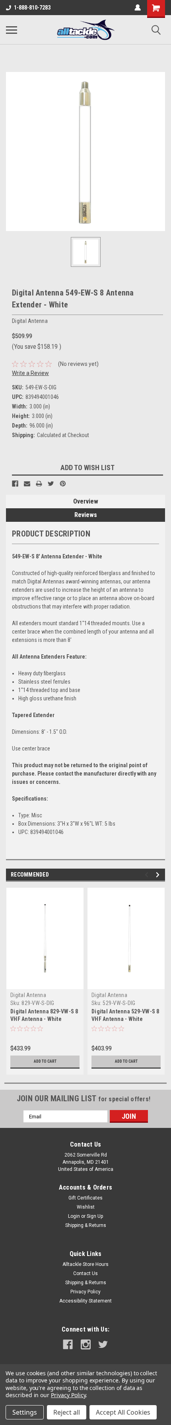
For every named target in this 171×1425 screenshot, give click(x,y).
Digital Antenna (28, 995)
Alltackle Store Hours (85, 1264)
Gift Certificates (85, 1198)
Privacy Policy (85, 1292)
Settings (24, 1412)
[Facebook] (15, 483)
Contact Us (85, 1273)
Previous (148, 875)
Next (159, 875)
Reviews (85, 515)
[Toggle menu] (11, 29)
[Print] (39, 483)
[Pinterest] (63, 483)
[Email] (27, 483)
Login (74, 1216)
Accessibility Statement (85, 1301)
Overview (85, 501)
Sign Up (95, 1216)
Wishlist (86, 1207)
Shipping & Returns (85, 1225)
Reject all (66, 1412)
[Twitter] (51, 483)
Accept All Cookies (123, 1412)
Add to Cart (45, 1061)
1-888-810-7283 (32, 7)
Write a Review (30, 373)
